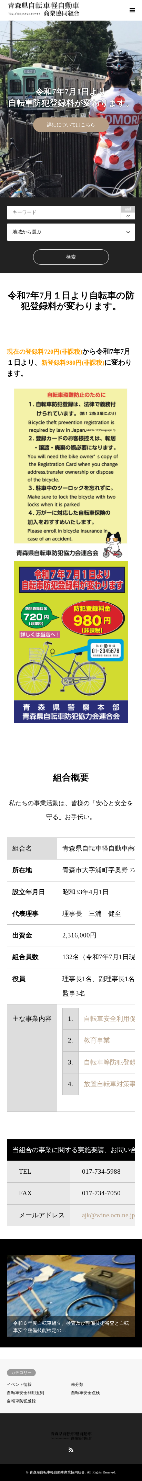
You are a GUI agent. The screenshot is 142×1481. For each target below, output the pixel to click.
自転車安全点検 (85, 1392)
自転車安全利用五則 (25, 1392)
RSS (71, 1449)
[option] (71, 109)
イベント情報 (19, 1384)
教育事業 (97, 1040)
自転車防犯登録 (21, 1401)
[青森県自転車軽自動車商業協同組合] (43, 10)
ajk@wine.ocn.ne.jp (108, 1215)
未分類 (77, 1384)
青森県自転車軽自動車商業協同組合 (57, 1472)
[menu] (131, 10)
